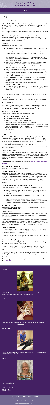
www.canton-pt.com (7, 385)
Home (14, 400)
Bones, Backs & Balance (25, 3)
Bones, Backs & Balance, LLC (22, 403)
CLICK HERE (21, 324)
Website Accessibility (21, 400)
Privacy (29, 400)
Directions (34, 400)
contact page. (7, 260)
